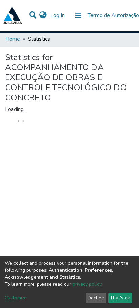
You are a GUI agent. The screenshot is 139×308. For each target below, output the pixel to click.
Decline (96, 298)
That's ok (120, 298)
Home (12, 39)
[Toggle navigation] (78, 15)
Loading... (16, 109)
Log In (58, 15)
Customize (16, 298)
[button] (43, 15)
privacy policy (87, 284)
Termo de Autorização (113, 15)
